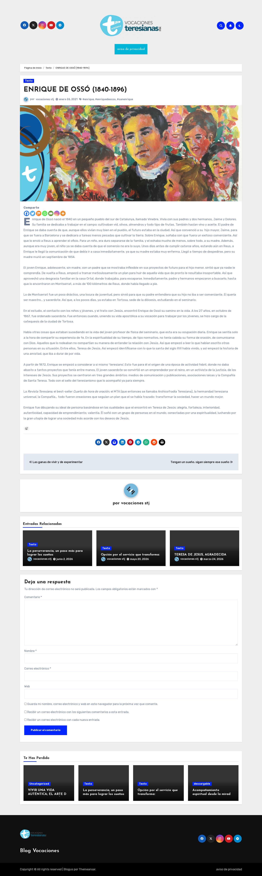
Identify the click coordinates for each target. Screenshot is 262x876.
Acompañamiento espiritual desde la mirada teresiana (212, 794)
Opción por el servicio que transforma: (130, 554)
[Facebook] (26, 213)
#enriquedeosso (105, 99)
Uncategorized (39, 783)
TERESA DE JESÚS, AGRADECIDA (200, 554)
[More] (63, 213)
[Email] (50, 213)
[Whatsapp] (44, 213)
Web (27, 686)
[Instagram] (57, 213)
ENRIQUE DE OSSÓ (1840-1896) (75, 89)
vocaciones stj (45, 99)
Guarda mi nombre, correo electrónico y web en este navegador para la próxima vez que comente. (92, 704)
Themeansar (87, 869)
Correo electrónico (37, 668)
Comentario (33, 597)
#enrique (88, 99)
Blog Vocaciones (39, 851)
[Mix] (38, 213)
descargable (202, 783)
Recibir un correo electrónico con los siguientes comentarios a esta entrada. (78, 712)
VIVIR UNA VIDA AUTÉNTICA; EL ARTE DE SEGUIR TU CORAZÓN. (48, 794)
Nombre (30, 651)
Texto (29, 80)
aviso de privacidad (131, 49)
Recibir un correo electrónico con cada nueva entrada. (63, 720)
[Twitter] (32, 213)
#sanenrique (125, 99)
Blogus (68, 869)
